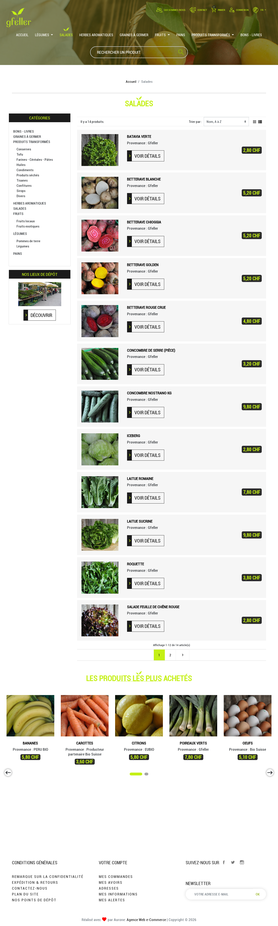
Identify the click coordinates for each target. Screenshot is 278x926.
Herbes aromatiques (29, 203)
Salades (19, 208)
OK (258, 894)
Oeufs (248, 743)
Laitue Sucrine (139, 521)
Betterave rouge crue (146, 307)
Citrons (139, 743)
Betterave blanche (144, 179)
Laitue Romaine (140, 478)
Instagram (242, 862)
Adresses (109, 888)
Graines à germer (27, 136)
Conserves (24, 149)
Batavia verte (139, 136)
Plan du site (25, 894)
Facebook (224, 862)
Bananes (30, 743)
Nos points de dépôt (34, 899)
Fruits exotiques (28, 226)
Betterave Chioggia (144, 221)
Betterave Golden (143, 264)
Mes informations (118, 894)
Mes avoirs (110, 882)
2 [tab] (146, 775)
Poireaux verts (193, 743)
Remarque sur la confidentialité (47, 876)
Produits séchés (28, 175)
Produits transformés (31, 142)
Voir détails (147, 156)
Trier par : (195, 121)
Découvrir (41, 315)
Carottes (84, 743)
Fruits (18, 213)
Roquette (135, 563)
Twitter (233, 862)
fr (262, 9)
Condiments (25, 170)
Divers (21, 196)
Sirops (21, 190)
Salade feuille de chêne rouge (153, 606)
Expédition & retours (35, 882)
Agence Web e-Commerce (146, 919)
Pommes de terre (28, 241)
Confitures (24, 185)
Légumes (20, 233)
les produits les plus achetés (139, 678)
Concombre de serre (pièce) (151, 350)
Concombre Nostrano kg (149, 392)
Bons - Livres (23, 131)
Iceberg (133, 435)
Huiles (21, 164)
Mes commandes (116, 876)
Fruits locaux (26, 221)
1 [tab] (132, 775)
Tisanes (22, 180)
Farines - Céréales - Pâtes (35, 159)
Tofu (20, 154)
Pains (17, 253)
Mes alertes (112, 899)
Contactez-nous (30, 888)
